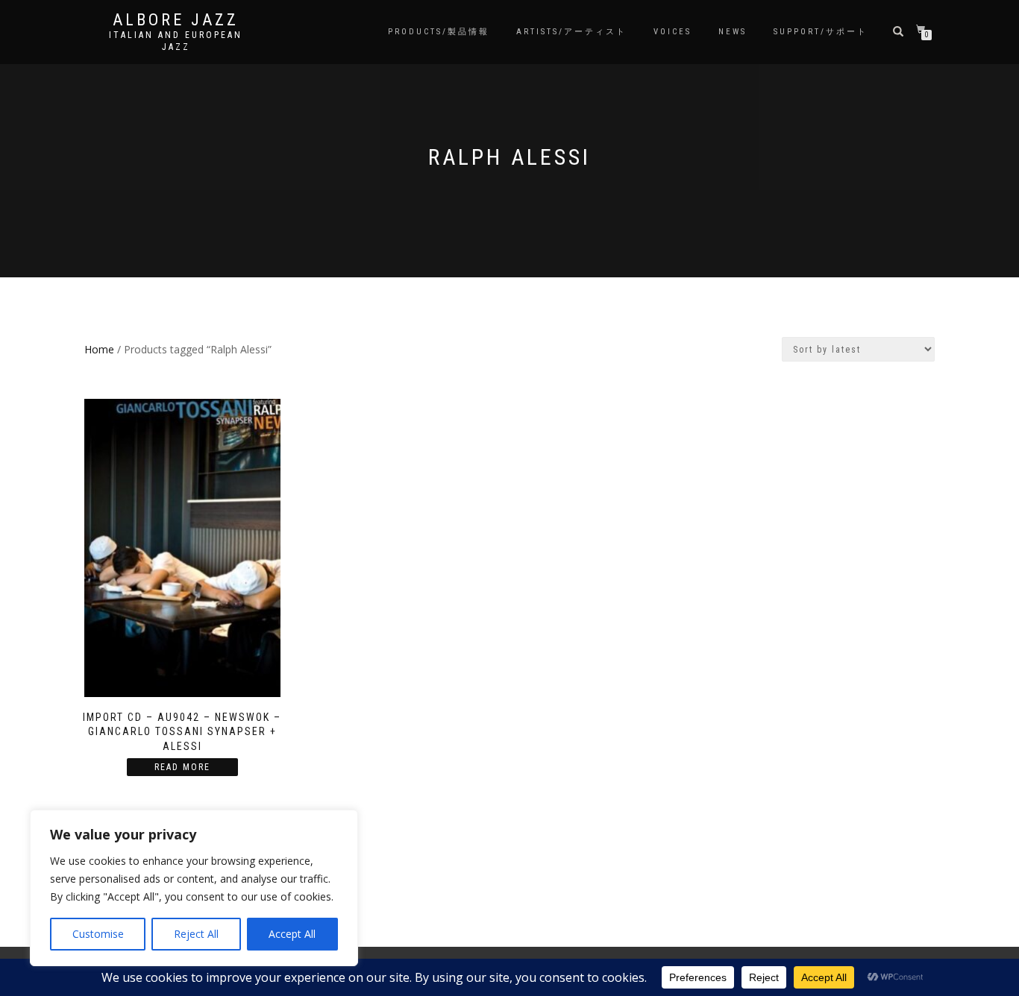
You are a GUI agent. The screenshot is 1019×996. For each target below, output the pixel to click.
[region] (194, 888)
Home (99, 349)
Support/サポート (821, 32)
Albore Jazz (176, 20)
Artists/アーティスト (571, 32)
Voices (672, 32)
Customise (98, 934)
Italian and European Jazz (175, 41)
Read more (182, 767)
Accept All (292, 934)
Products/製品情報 (438, 32)
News (732, 32)
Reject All (196, 934)
